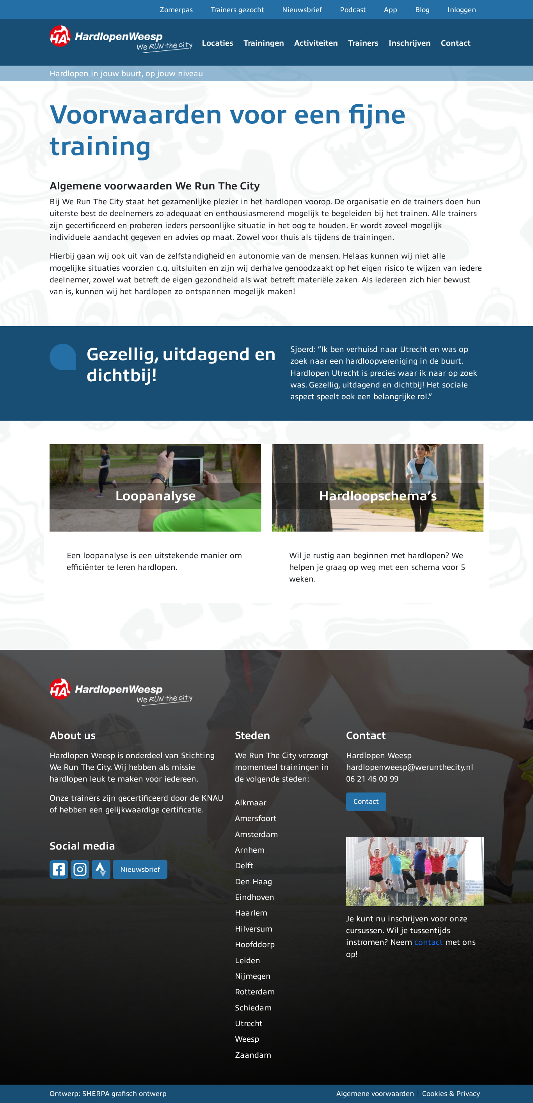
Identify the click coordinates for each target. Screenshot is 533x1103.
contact (428, 942)
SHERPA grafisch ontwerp (124, 1094)
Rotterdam (255, 991)
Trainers (363, 43)
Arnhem (250, 850)
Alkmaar (250, 802)
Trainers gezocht (237, 10)
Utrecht (249, 1023)
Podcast (353, 10)
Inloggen (462, 10)
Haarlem (251, 912)
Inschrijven (410, 43)
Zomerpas (176, 10)
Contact (456, 43)
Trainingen (263, 43)
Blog (422, 10)
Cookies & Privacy (451, 1094)
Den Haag (253, 881)
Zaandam (253, 1055)
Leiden (247, 960)
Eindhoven (254, 897)
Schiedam (253, 1007)
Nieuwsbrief (302, 10)
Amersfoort (256, 818)
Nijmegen (253, 976)
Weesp (247, 1039)
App (390, 10)
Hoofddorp (255, 944)
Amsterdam (256, 834)
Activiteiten (316, 43)
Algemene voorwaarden (375, 1094)
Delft (244, 865)
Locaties (217, 43)
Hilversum (253, 929)
